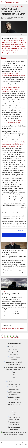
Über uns (3, 442)
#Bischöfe (4, 328)
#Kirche (14, 328)
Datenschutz (20, 442)
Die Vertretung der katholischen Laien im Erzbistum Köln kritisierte (13, 144)
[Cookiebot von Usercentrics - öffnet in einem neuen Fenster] (20, 208)
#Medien (22, 328)
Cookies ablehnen (14, 239)
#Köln (18, 328)
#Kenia (9, 328)
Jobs (8, 442)
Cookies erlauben (14, 235)
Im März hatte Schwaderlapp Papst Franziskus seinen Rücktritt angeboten (13, 89)
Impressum (13, 442)
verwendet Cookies (19, 230)
